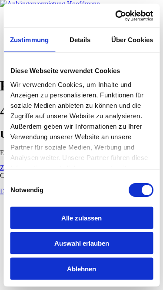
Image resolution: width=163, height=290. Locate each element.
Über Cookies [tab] (132, 39)
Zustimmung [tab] (29, 39)
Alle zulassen (81, 217)
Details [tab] (80, 39)
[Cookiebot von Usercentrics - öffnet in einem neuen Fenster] (116, 15)
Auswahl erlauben (81, 243)
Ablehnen (81, 268)
